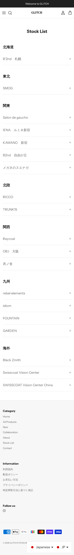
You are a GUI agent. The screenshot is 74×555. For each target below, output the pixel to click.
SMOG (8, 88)
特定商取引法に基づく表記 (18, 490)
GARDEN (10, 331)
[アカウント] (62, 13)
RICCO (8, 197)
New (5, 427)
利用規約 (8, 469)
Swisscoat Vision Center (21, 372)
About (6, 437)
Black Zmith (12, 360)
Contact (7, 448)
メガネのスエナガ (16, 168)
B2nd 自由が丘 (15, 155)
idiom (7, 306)
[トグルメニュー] (4, 13)
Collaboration (10, 432)
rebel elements (14, 293)
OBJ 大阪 (11, 251)
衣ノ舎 (8, 264)
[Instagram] (4, 510)
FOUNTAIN (11, 318)
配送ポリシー (10, 474)
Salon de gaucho (15, 117)
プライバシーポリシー (15, 485)
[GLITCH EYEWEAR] (37, 12)
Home (6, 416)
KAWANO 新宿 (15, 143)
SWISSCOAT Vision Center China (28, 385)
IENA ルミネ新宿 (16, 130)
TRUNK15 (10, 209)
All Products (10, 422)
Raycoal (9, 239)
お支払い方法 (10, 479)
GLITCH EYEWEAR (18, 543)
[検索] (12, 13)
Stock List (8, 442)
